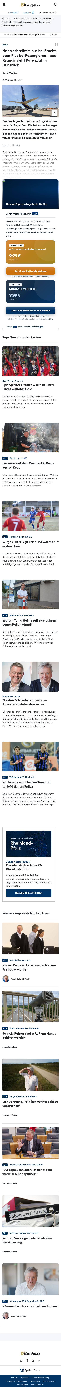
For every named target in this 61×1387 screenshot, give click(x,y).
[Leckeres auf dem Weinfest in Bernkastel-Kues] (30, 437)
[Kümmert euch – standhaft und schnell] (30, 1279)
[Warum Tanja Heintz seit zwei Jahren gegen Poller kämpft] (30, 594)
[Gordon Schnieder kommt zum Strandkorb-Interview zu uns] (30, 676)
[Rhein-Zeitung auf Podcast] (39, 1360)
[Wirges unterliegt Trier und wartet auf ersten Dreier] (30, 515)
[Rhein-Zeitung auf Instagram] (33, 1360)
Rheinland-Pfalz (21, 18)
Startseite (6, 18)
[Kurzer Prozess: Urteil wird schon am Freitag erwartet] (30, 938)
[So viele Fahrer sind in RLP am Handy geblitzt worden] (30, 1006)
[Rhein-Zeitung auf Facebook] (27, 1360)
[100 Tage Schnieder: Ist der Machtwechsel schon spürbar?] (30, 1142)
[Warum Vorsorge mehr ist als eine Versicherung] (30, 1210)
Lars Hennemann (19, 1315)
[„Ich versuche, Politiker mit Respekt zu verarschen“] (30, 1074)
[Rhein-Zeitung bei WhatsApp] (21, 1360)
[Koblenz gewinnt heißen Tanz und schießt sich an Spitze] (30, 756)
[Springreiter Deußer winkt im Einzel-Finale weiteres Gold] (30, 361)
